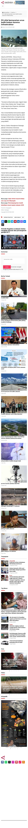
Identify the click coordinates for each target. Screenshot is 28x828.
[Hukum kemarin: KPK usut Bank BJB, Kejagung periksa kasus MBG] (4, 570)
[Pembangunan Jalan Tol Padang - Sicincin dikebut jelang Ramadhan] (14, 427)
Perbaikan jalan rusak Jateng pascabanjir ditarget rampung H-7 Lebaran (13, 505)
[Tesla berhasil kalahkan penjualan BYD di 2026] (4, 643)
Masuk (17, 794)
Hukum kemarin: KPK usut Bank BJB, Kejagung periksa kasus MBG (17, 570)
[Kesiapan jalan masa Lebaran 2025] (14, 357)
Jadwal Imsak (19, 785)
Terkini (3, 767)
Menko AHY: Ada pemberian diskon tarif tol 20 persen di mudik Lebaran (13, 390)
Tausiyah (17, 780)
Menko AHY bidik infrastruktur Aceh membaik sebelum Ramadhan (12, 343)
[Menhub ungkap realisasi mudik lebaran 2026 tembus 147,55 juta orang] (4, 627)
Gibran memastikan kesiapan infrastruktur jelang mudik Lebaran (14, 527)
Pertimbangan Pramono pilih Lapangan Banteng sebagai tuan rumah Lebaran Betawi (17, 635)
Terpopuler (4, 556)
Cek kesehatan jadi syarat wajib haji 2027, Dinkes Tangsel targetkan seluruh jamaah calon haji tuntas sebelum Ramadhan (17, 580)
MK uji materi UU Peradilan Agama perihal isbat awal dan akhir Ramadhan (17, 619)
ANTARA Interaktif (6, 794)
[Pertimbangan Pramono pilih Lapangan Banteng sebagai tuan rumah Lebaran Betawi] (4, 635)
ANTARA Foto (19, 817)
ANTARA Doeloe (5, 799)
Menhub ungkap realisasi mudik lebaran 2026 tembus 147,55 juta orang (17, 627)
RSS (16, 815)
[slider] (4, 248)
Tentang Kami (19, 807)
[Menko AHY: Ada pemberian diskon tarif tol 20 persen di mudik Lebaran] (14, 382)
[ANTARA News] (7, 2)
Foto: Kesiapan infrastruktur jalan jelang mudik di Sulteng (13, 321)
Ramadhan (6, 12)
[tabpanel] (14, 661)
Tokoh (17, 777)
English (17, 782)
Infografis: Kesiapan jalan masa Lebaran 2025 (13, 368)
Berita (13, 12)
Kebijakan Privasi (20, 802)
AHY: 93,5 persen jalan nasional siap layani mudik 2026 (13, 297)
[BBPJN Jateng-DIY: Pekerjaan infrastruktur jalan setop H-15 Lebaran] (14, 541)
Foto (10, 575)
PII (23, 217)
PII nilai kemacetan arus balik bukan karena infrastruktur (12, 14)
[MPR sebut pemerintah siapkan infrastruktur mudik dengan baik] (14, 451)
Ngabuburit (18, 769)
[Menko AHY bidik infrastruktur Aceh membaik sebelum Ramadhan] (14, 335)
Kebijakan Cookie (20, 804)
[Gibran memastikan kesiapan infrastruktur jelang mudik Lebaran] (14, 519)
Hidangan (18, 772)
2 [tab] (12, 671)
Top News (4, 588)
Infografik (12, 560)
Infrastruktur (8, 217)
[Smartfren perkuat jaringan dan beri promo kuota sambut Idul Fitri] (14, 474)
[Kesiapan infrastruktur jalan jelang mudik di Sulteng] (14, 311)
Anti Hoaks (4, 791)
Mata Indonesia (5, 797)
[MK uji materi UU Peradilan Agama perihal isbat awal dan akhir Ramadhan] (4, 619)
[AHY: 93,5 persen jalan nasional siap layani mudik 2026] (14, 288)
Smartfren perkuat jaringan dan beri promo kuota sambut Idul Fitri (12, 482)
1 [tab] (9, 671)
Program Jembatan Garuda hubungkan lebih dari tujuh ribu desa (13, 688)
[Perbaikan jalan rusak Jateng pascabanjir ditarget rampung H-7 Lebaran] (14, 496)
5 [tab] (18, 671)
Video (11, 624)
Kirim (7, 267)
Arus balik (17, 217)
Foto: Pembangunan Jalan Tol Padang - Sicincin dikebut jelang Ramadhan (13, 437)
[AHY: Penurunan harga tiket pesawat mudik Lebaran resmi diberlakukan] (14, 404)
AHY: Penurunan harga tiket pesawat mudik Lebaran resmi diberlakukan (12, 413)
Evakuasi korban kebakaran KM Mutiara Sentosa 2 (13, 743)
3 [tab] (14, 671)
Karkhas (3, 789)
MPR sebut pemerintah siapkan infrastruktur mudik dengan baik (11, 460)
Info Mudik (18, 774)
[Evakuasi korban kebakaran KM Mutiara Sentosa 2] (4, 563)
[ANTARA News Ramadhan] (9, 757)
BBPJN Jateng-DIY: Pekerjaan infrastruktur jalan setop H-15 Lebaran (14, 550)
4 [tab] (16, 671)
